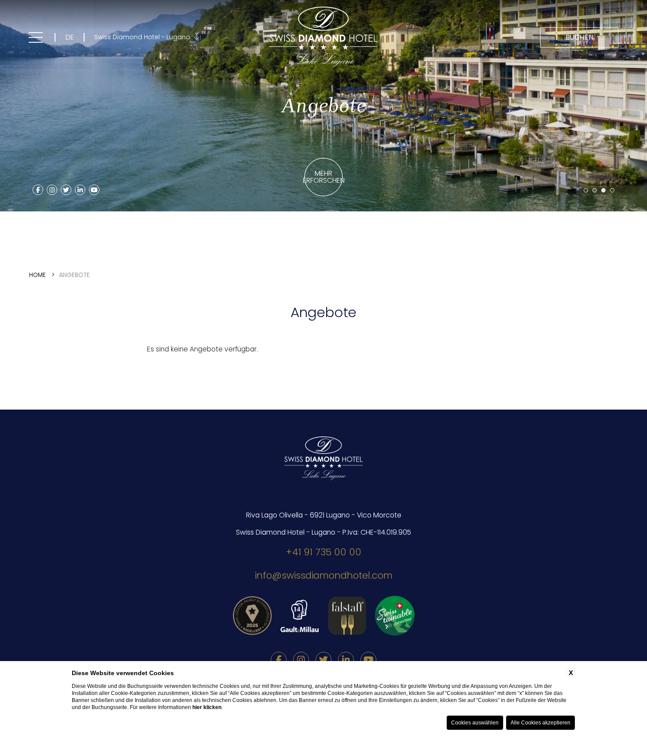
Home (37, 275)
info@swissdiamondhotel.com (324, 575)
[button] (586, 190)
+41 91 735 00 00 (323, 552)
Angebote (74, 275)
